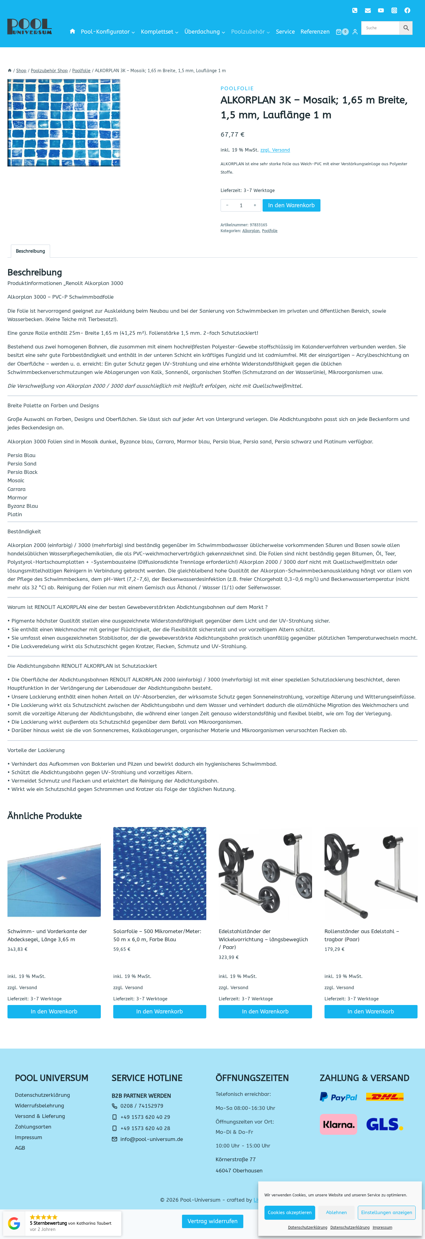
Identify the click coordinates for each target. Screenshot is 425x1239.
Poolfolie (237, 88)
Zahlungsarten (33, 1127)
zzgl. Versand (275, 150)
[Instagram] (394, 10)
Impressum (382, 1227)
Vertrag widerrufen (213, 1221)
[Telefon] (355, 10)
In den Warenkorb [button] (54, 1011)
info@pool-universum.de (151, 1139)
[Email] (368, 10)
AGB (20, 1148)
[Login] (355, 32)
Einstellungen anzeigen (386, 1212)
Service (285, 31)
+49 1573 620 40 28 (145, 1128)
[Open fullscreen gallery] (114, 160)
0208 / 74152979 (141, 1106)
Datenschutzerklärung (307, 1227)
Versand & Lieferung (40, 1116)
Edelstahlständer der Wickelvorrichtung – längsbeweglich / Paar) (263, 939)
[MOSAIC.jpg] (63, 122)
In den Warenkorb (291, 205)
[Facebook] (407, 10)
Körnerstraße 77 (236, 1159)
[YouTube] (381, 10)
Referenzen (315, 31)
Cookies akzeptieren (290, 1212)
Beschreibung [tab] (30, 251)
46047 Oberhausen (239, 1170)
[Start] (9, 70)
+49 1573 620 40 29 (145, 1117)
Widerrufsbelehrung (39, 1105)
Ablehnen (336, 1212)
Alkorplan (250, 231)
